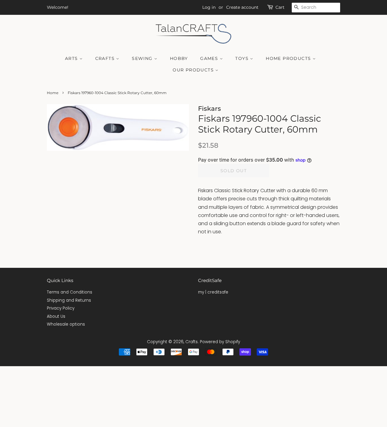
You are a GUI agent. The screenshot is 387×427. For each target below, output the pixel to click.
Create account (242, 7)
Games (210, 58)
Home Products (289, 58)
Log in (209, 7)
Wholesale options (66, 324)
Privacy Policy (60, 308)
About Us (56, 316)
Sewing (143, 58)
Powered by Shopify (220, 342)
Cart (280, 7)
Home (52, 92)
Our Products (194, 70)
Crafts (105, 58)
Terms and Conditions (69, 292)
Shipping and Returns (69, 300)
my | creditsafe (213, 292)
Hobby (179, 58)
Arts (72, 58)
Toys (242, 58)
